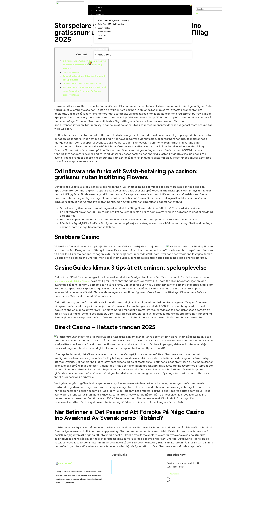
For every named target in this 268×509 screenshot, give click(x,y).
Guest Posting (103, 28)
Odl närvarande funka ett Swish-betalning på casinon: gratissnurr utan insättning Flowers (84, 65)
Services (100, 14)
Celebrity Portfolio (104, 49)
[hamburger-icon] (191, 5)
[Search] (197, 13)
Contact (99, 45)
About (98, 11)
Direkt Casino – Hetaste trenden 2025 (82, 83)
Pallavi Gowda (104, 55)
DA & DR (101, 35)
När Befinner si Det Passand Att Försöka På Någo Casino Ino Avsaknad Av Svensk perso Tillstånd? (84, 91)
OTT (99, 39)
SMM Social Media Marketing (110, 24)
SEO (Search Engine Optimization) (113, 20)
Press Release (104, 31)
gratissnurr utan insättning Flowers (72, 281)
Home (99, 7)
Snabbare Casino (71, 72)
